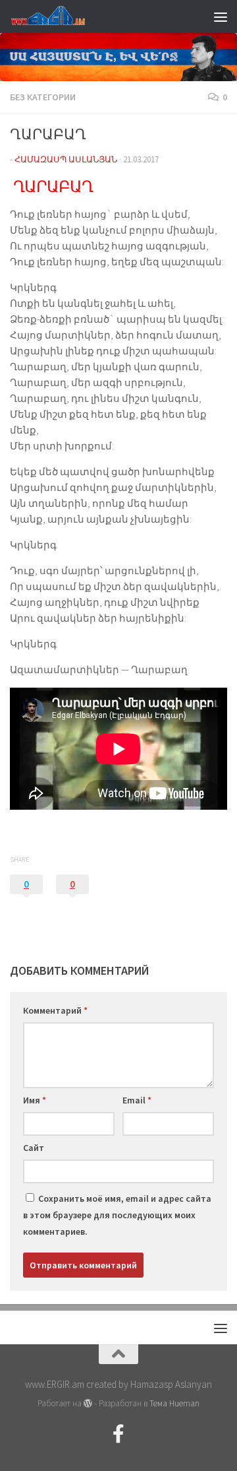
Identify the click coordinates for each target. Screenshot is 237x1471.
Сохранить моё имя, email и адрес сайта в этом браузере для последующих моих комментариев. (117, 1215)
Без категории (43, 97)
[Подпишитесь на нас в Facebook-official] (118, 1434)
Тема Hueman (174, 1403)
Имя (34, 1100)
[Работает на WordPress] (88, 1403)
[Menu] (220, 16)
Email (136, 1100)
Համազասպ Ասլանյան (65, 159)
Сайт (33, 1148)
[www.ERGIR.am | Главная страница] (59, 16)
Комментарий (55, 1010)
